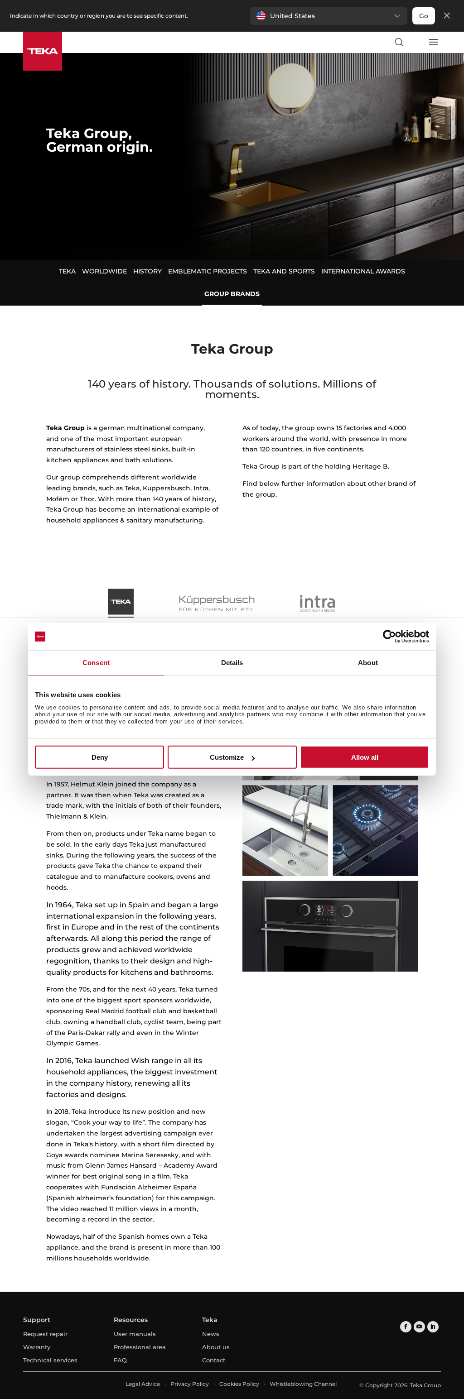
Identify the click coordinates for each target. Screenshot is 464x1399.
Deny (100, 757)
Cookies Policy (239, 1383)
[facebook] (405, 1326)
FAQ (120, 1360)
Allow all (364, 757)
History (147, 271)
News (210, 1333)
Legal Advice (143, 1383)
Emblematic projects (207, 271)
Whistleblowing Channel (303, 1383)
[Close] (447, 16)
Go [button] (423, 16)
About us (216, 1347)
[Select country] (416, 42)
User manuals (135, 1333)
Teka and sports (284, 271)
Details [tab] (232, 662)
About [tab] (368, 662)
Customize (227, 757)
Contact (213, 1360)
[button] (329, 15)
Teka (67, 271)
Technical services (50, 1360)
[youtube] (419, 1326)
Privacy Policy (189, 1383)
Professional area (140, 1347)
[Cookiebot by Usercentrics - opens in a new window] (389, 636)
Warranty (36, 1347)
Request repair (45, 1333)
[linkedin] (433, 1326)
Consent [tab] (96, 662)
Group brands (232, 294)
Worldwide (104, 271)
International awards (363, 271)
